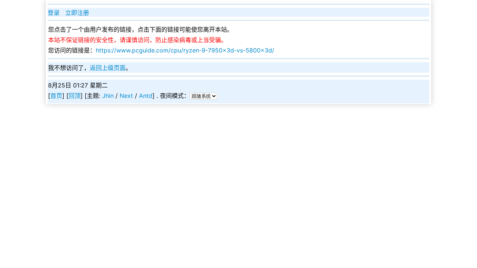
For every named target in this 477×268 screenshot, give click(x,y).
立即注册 (77, 12)
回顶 (74, 95)
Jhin (108, 95)
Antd (145, 95)
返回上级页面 (108, 67)
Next (126, 95)
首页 (56, 95)
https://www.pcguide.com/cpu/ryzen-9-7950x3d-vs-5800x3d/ (185, 50)
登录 (54, 12)
